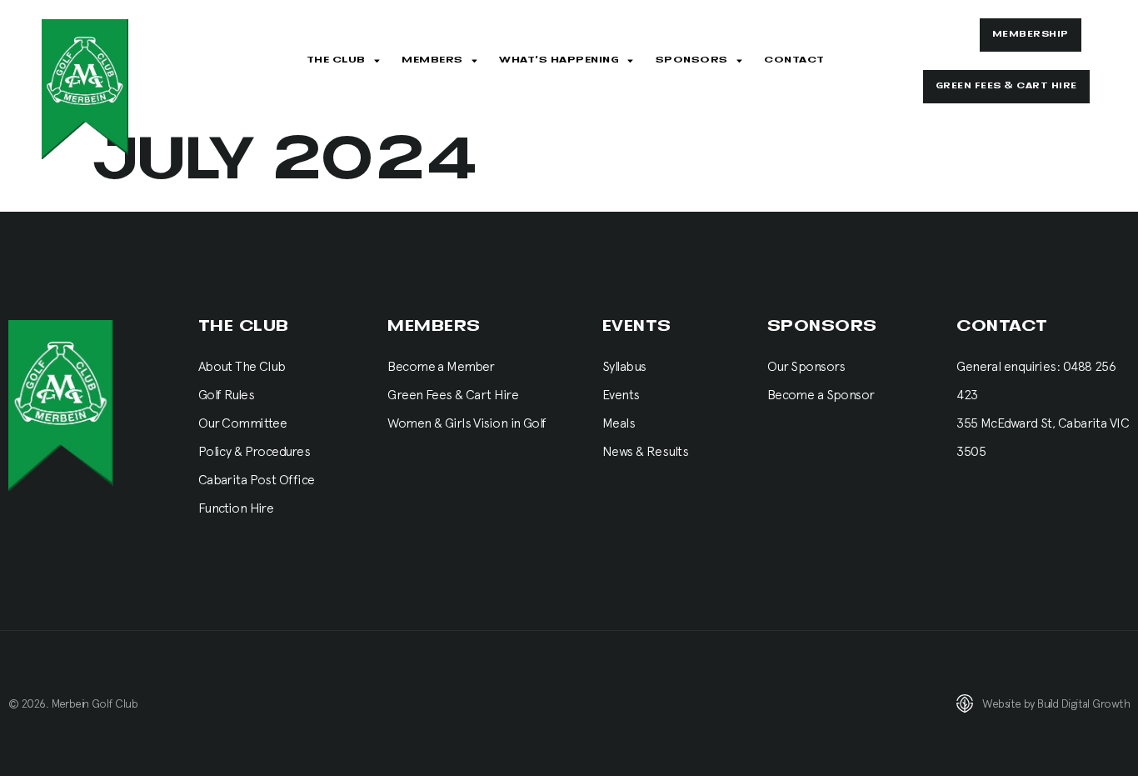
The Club (336, 60)
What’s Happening (559, 60)
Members (432, 60)
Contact (794, 60)
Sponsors (692, 60)
